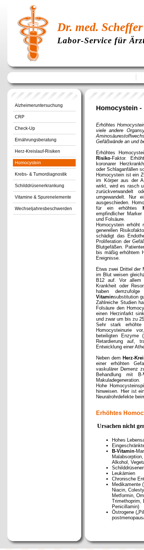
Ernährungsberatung (35, 139)
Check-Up (25, 128)
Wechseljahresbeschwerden (43, 208)
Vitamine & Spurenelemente (43, 197)
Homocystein (28, 162)
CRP (19, 116)
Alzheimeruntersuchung (39, 105)
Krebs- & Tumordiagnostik (41, 174)
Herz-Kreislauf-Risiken (37, 151)
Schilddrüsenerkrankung (39, 185)
